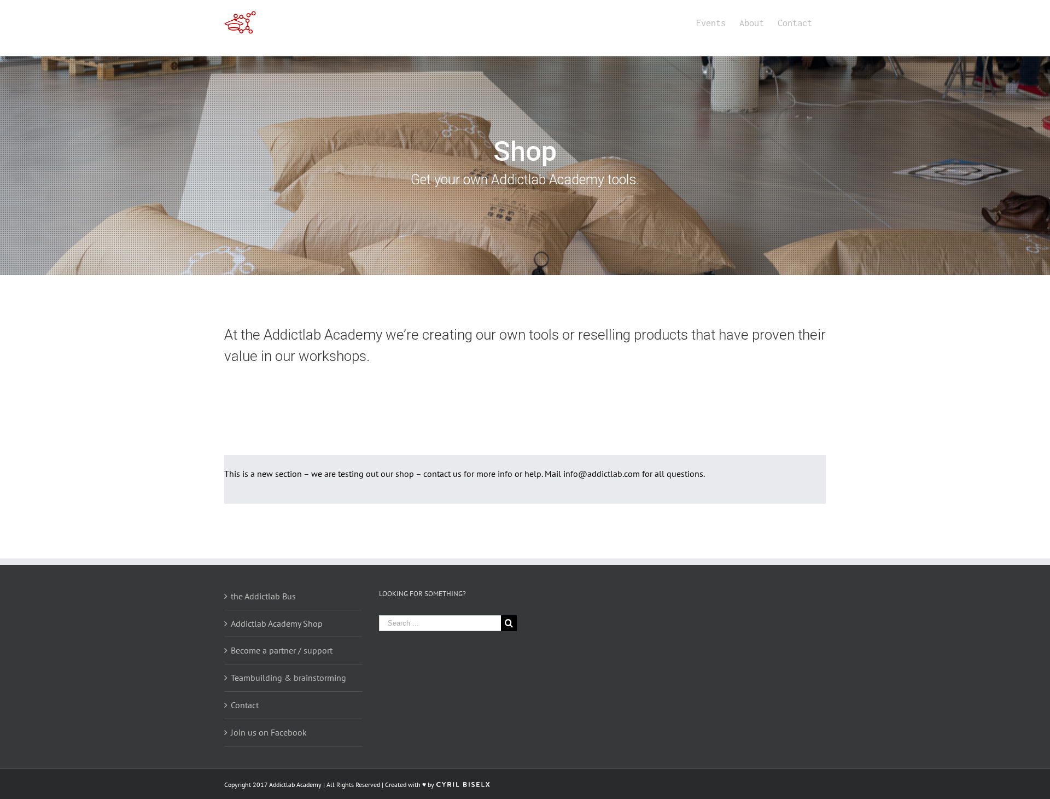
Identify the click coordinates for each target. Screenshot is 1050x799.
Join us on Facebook (269, 732)
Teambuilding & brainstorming (288, 677)
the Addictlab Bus (263, 596)
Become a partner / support (281, 650)
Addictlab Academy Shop (277, 623)
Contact (245, 704)
